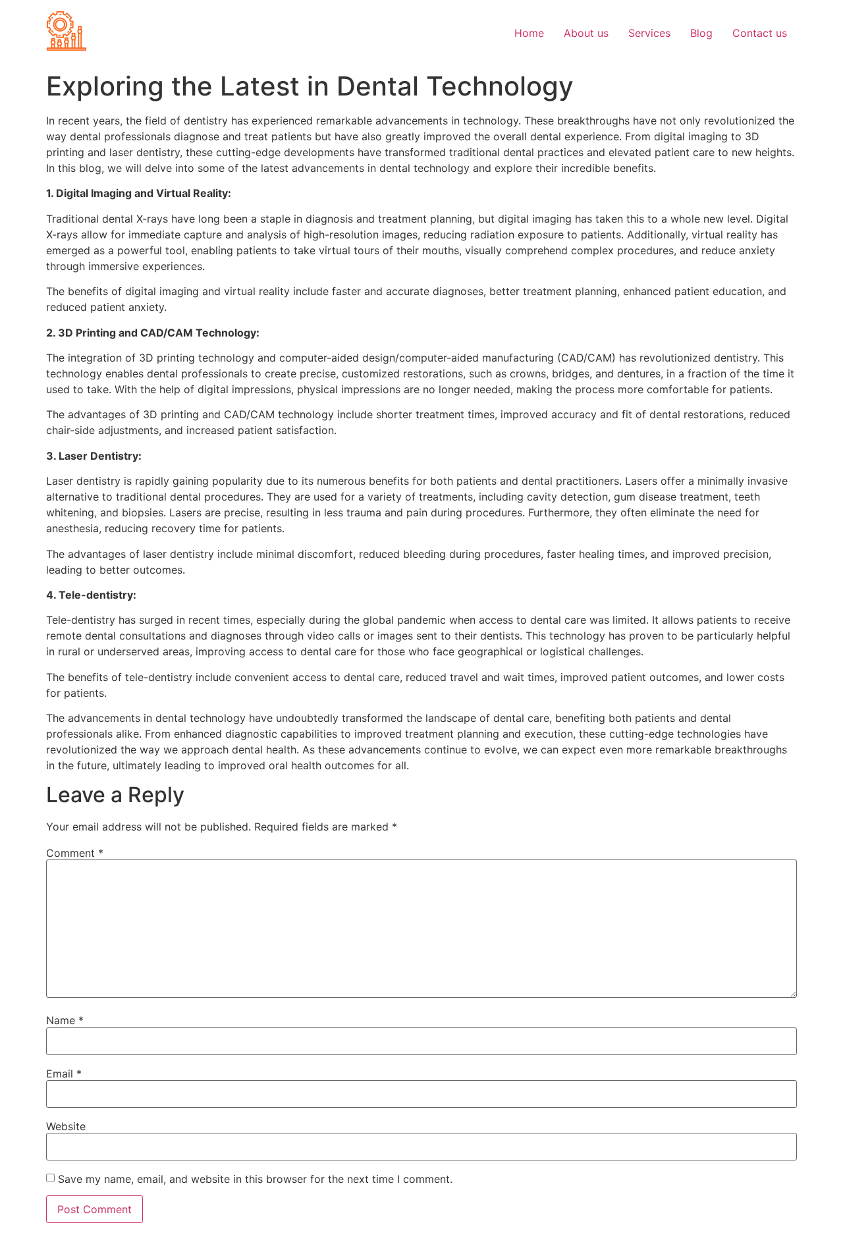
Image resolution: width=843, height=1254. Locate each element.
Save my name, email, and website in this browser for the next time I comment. (255, 1179)
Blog (701, 33)
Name (65, 1020)
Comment (74, 853)
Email (64, 1073)
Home (529, 33)
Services (649, 33)
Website (66, 1126)
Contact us (759, 33)
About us (586, 33)
